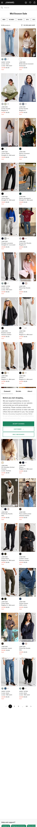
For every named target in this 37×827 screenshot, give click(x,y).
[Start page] (10, 2)
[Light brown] (23, 328)
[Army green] (5, 554)
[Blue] (2, 59)
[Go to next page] (31, 706)
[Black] (2, 149)
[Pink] (26, 283)
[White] (20, 283)
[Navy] (23, 283)
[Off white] (5, 149)
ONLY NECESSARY (19, 434)
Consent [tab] (7, 391)
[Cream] (2, 463)
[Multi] (20, 59)
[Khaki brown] (5, 373)
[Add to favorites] (16, 30)
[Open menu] (2, 2)
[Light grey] (5, 238)
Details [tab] (18, 391)
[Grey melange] (2, 104)
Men (4, 19)
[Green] (5, 104)
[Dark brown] (20, 509)
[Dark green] (20, 149)
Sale (2, 69)
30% (27, 19)
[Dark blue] (2, 238)
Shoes (20, 19)
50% (34, 19)
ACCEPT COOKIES (18, 423)
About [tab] (30, 391)
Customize (18, 429)
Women (11, 19)
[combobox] (20, 7)
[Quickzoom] (16, 55)
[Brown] (2, 644)
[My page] (26, 2)
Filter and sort (29, 25)
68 (27, 706)
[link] (26, 2)
